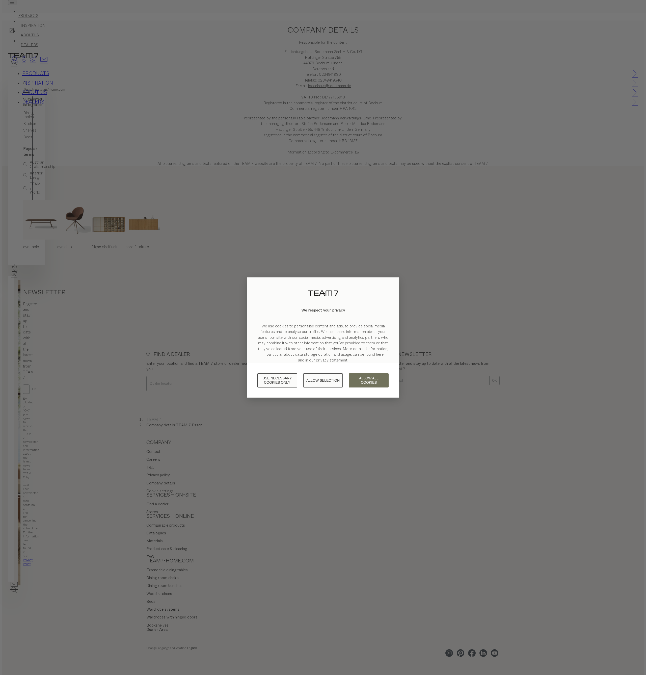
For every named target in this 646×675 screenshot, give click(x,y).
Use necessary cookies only (277, 380)
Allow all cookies (369, 380)
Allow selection (323, 380)
